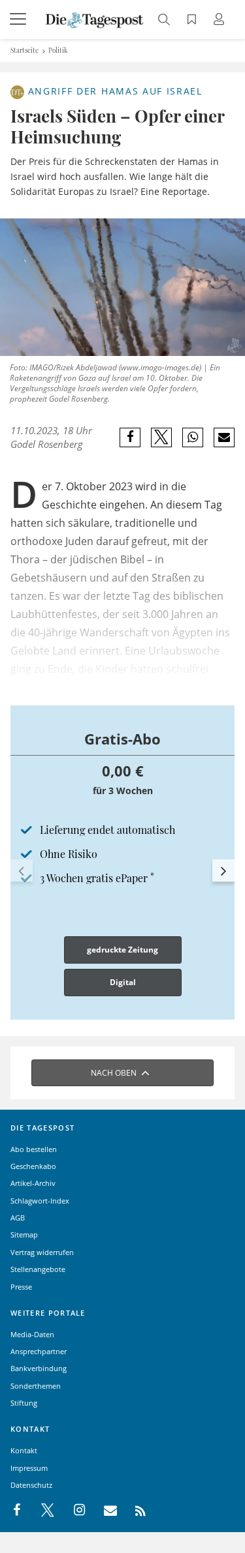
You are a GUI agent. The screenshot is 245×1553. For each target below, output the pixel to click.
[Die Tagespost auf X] (41, 1510)
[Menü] (20, 20)
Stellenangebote (37, 1269)
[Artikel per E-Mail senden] (224, 437)
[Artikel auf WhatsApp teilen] (193, 437)
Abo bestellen (33, 1149)
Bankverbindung (38, 1368)
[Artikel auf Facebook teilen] (130, 437)
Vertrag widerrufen (42, 1252)
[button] (21, 870)
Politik (58, 50)
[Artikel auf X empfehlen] (162, 437)
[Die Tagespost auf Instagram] (72, 1510)
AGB (17, 1217)
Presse (21, 1287)
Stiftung (23, 1403)
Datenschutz (31, 1485)
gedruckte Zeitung (122, 949)
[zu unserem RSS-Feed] (134, 1510)
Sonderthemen (35, 1386)
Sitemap (24, 1234)
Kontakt (23, 1450)
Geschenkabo (33, 1166)
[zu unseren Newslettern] (104, 1510)
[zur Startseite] (95, 19)
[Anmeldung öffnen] (221, 20)
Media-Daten (32, 1334)
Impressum (29, 1468)
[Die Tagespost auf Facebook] (17, 1510)
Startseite (24, 50)
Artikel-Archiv (33, 1183)
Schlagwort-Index (39, 1200)
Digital (123, 982)
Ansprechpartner (38, 1351)
